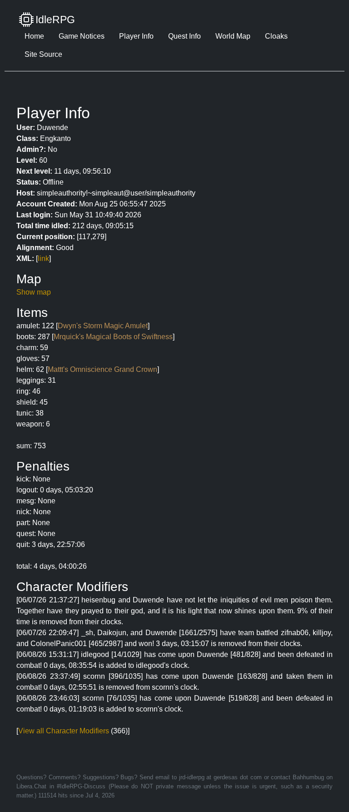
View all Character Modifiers (63, 731)
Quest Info (184, 36)
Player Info (136, 36)
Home (34, 36)
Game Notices (82, 36)
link (43, 258)
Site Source (43, 54)
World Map (232, 36)
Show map (33, 292)
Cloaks (276, 36)
